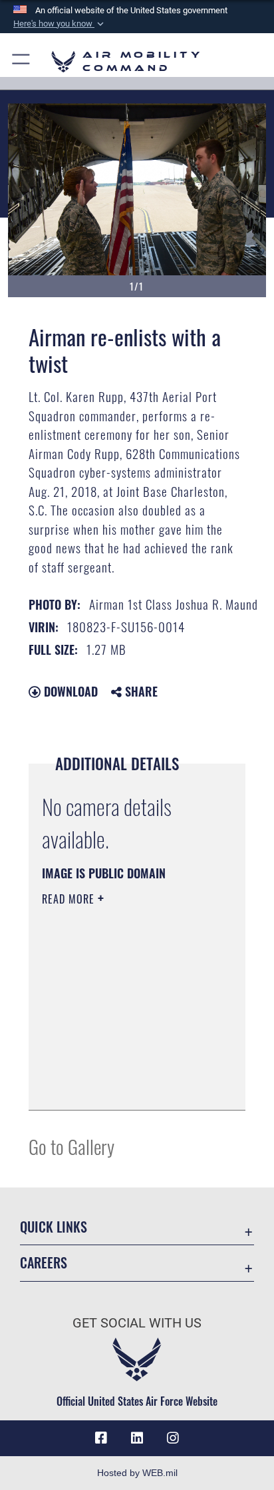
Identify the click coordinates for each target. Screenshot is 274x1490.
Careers (43, 1262)
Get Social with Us (137, 1323)
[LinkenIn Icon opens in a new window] (137, 1438)
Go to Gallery (71, 1146)
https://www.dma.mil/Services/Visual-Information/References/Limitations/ (123, 1085)
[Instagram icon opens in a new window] (173, 1438)
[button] (59, 24)
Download (69, 691)
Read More (70, 899)
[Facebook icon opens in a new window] (101, 1438)
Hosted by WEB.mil (137, 1472)
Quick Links (53, 1227)
